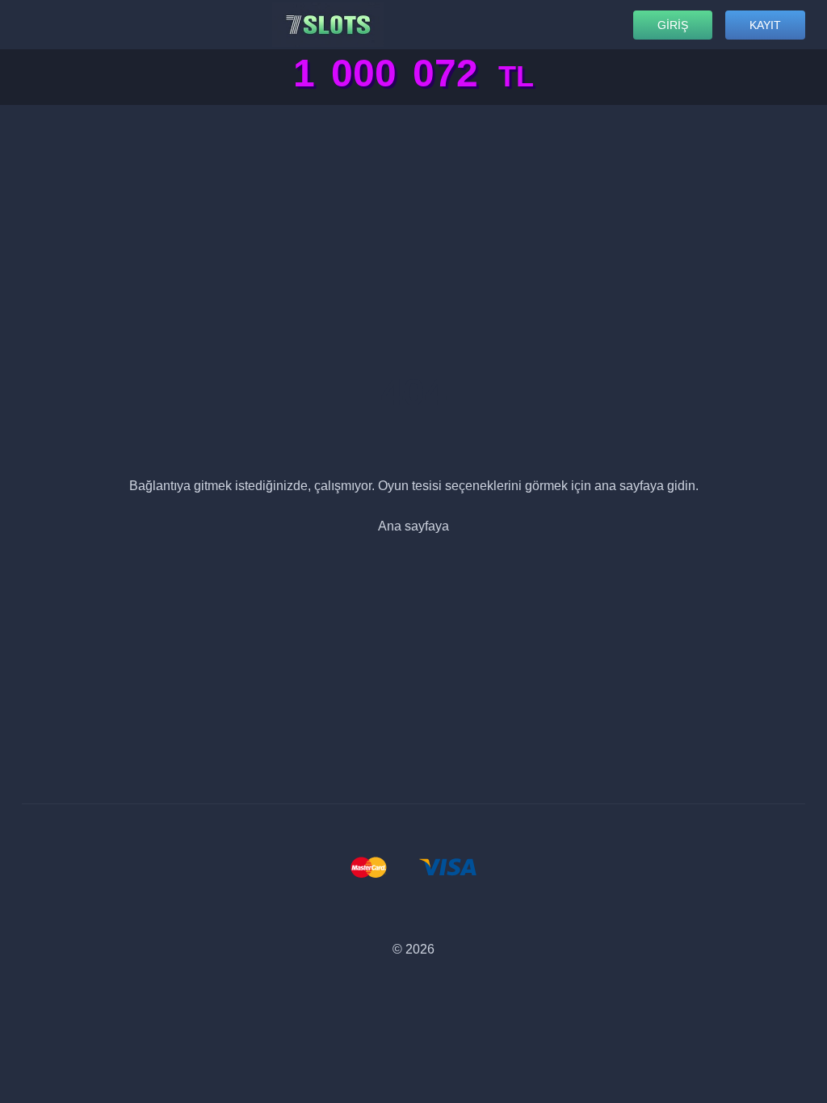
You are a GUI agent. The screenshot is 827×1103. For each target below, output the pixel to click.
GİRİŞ (672, 25)
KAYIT (765, 25)
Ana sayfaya (413, 526)
